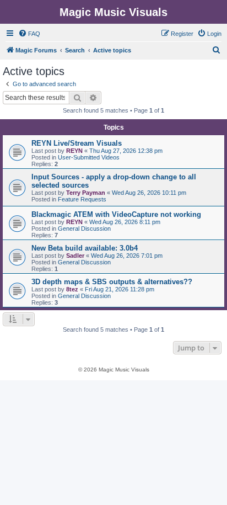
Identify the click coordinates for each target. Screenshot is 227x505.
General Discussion (84, 228)
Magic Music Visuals (113, 12)
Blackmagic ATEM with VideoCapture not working (116, 214)
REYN (74, 150)
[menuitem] (29, 33)
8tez (72, 289)
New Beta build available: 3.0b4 (84, 248)
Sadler (75, 255)
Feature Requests (82, 199)
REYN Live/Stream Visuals (76, 143)
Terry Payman (85, 192)
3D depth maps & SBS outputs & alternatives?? (111, 282)
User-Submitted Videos (89, 157)
